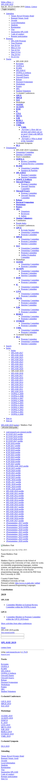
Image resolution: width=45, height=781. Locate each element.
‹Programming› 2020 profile (17, 530)
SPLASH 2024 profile (15, 518)
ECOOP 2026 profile (14, 439)
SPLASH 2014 (17, 382)
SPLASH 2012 (17, 387)
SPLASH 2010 (17, 391)
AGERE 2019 (6, 716)
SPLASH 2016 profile (15, 505)
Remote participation (19, 36)
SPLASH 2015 (17, 380)
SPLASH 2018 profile (15, 509)
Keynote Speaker (28, 230)
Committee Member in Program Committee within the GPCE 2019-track (23, 618)
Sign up (9, 421)
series (16, 425)
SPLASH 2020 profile (15, 511)
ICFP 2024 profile (13, 459)
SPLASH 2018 (17, 373)
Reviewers (25, 214)
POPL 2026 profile (13, 489)
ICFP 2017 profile (13, 446)
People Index (21, 223)
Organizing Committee (25, 152)
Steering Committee (24, 154)
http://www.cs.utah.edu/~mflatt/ (27, 583)
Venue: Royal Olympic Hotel (22, 16)
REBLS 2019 (6, 732)
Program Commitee (28, 175)
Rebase (19, 79)
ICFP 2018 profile (13, 448)
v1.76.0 (24, 652)
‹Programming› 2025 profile (17, 539)
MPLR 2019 (6, 704)
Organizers (25, 211)
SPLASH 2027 (17, 353)
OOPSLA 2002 (17, 410)
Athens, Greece (31, 7)
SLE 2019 (5, 706)
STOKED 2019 (7, 734)
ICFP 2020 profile (13, 452)
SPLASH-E (21, 70)
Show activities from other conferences (16, 623)
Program (9, 39)
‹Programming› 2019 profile (17, 527)
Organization (11, 148)
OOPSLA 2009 (17, 394)
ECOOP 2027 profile (14, 441)
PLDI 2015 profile (13, 468)
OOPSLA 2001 (17, 412)
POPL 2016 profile (13, 480)
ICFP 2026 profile (13, 461)
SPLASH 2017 (17, 375)
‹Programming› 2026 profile (17, 541)
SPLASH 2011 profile (15, 493)
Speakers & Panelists (29, 170)
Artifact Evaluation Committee (28, 256)
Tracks (8, 59)
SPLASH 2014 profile (15, 500)
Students (14, 25)
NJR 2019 (5, 729)
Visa (12, 29)
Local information (18, 23)
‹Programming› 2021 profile (17, 532)
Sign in (9, 418)
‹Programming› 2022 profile (17, 534)
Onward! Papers (22, 75)
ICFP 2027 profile (13, 464)
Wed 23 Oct (15, 52)
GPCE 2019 (6, 701)
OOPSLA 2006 (17, 400)
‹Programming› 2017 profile (17, 523)
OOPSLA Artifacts (23, 73)
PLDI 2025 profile (13, 477)
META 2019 (6, 727)
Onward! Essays (22, 77)
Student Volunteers (23, 91)
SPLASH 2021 (17, 366)
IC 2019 (4, 723)
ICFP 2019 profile (13, 450)
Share (3, 628)
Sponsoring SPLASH (19, 32)
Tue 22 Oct (15, 50)
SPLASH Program (18, 41)
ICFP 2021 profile (13, 455)
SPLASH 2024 (17, 360)
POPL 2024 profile (13, 486)
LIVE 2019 (5, 725)
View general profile (8, 632)
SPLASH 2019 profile (9, 428)
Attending (10, 14)
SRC (18, 89)
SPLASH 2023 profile (15, 516)
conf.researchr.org (13, 652)
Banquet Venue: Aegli (19, 18)
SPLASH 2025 (17, 357)
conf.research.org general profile (19, 432)
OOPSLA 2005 (17, 403)
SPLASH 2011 (17, 389)
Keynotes (20, 64)
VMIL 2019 (5, 736)
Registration (15, 27)
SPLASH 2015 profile (15, 502)
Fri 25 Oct (15, 57)
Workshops (20, 84)
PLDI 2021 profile (13, 473)
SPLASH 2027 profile (15, 521)
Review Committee (28, 161)
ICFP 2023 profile (13, 457)
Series (13, 350)
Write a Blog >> (7, 2)
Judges (23, 216)
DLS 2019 (5, 746)
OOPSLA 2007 (17, 398)
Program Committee (29, 184)
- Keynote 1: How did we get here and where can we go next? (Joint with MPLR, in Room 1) (32, 132)
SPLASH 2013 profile (15, 498)
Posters (19, 86)
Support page (5, 654)
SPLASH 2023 (17, 362)
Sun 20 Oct (15, 45)
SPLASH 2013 (17, 385)
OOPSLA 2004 (17, 405)
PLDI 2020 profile (13, 471)
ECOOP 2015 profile (14, 434)
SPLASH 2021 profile (15, 514)
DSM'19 (4, 720)
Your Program (16, 43)
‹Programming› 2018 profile (17, 525)
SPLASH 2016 (17, 378)
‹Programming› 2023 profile (17, 536)
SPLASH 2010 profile (15, 491)
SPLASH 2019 (7, 425)
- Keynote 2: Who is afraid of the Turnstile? (31, 140)
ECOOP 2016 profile (14, 436)
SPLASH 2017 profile (15, 507)
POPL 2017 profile (13, 482)
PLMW (19, 68)
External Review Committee (32, 164)
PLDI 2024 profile (13, 475)
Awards (14, 20)
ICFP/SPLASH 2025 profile (17, 466)
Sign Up (4, 779)
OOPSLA (20, 66)
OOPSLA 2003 (17, 407)
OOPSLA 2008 (17, 396)
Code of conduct (17, 34)
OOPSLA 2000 (17, 414)
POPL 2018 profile (13, 484)
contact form (6, 647)
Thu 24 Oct (15, 54)
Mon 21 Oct (16, 48)
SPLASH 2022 (17, 364)
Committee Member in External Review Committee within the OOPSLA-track (22, 606)
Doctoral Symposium (24, 82)
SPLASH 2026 (17, 355)
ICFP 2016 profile (13, 443)
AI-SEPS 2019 (7, 718)
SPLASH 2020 (17, 369)
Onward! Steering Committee (28, 187)
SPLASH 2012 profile (15, 496)
